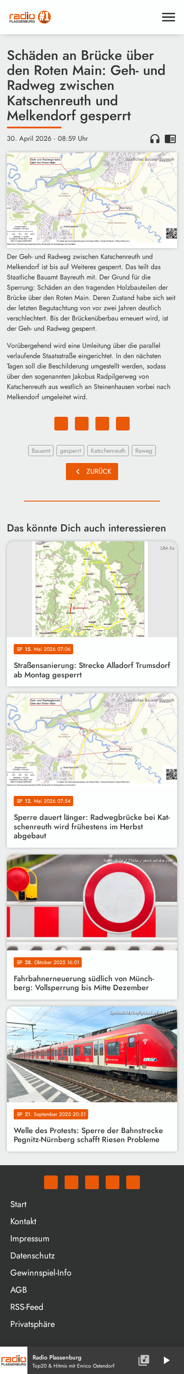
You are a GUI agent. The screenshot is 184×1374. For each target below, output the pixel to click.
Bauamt (41, 450)
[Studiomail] (112, 1182)
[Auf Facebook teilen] (61, 423)
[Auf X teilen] (82, 423)
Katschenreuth (108, 450)
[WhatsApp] (51, 1182)
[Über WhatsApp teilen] (102, 423)
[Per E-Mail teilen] (123, 423)
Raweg (143, 450)
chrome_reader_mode (170, 139)
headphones (155, 139)
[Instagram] (92, 1182)
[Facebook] (71, 1182)
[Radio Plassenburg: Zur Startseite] (82, 17)
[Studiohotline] (133, 1182)
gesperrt (70, 450)
